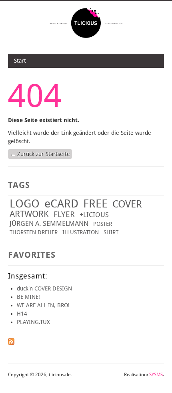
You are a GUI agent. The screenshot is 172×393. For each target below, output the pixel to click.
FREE (95, 203)
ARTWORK (29, 214)
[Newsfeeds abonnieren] (11, 343)
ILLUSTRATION (80, 232)
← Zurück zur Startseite (40, 154)
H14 (22, 313)
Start (20, 60)
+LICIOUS (94, 215)
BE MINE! (28, 297)
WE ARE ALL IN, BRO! (43, 305)
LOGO (25, 203)
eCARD (61, 203)
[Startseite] (86, 37)
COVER (127, 204)
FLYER (64, 214)
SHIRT (111, 232)
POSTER (102, 224)
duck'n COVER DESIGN (44, 288)
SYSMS (156, 374)
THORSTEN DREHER (34, 232)
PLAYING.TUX (33, 322)
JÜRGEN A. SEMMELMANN (49, 223)
